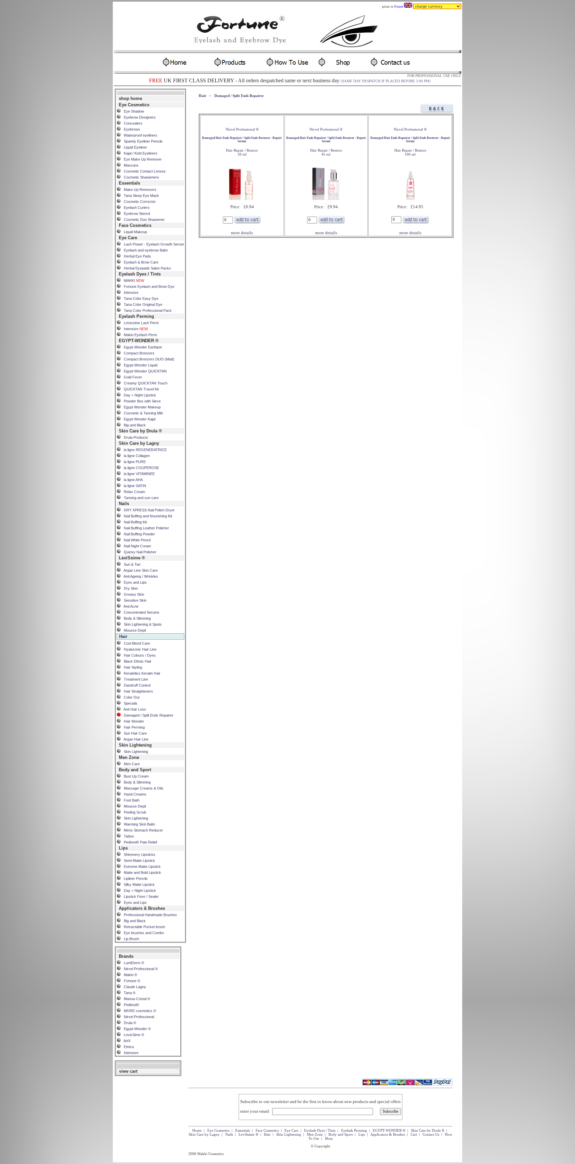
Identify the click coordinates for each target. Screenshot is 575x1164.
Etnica (127, 1047)
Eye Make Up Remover (141, 159)
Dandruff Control (135, 685)
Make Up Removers (138, 190)
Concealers (131, 123)
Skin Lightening (134, 752)
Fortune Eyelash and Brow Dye (147, 287)
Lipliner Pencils (134, 878)
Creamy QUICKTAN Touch (144, 383)
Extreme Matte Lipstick (141, 867)
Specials (129, 703)
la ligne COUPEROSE (140, 468)
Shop (329, 1138)
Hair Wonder (132, 721)
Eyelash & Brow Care (139, 262)
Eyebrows (130, 129)
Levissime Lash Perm (140, 323)
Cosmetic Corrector (138, 202)
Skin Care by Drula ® (427, 1130)
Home (197, 1130)
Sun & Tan (130, 564)
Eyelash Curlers (135, 208)
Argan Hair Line (134, 739)
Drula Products (134, 437)
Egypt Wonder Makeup (141, 407)
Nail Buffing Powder (138, 534)
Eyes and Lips (134, 582)
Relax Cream (133, 492)
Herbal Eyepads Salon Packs (146, 268)
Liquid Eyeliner (134, 147)
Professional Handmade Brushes (149, 915)
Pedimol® (130, 1005)
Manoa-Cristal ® (135, 999)
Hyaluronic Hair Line (138, 649)
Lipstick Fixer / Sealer (140, 896)
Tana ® (128, 993)
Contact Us (431, 1134)
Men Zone (315, 1134)
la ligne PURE (133, 462)
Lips (361, 1134)
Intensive (129, 292)
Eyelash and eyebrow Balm (144, 250)
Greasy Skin (132, 594)
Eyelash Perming (354, 1130)
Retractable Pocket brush (143, 927)
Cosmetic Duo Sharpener (143, 220)
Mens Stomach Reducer (142, 830)
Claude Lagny (133, 987)
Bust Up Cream (135, 776)
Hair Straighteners (137, 691)
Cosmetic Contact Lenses (143, 171)
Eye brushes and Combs (142, 933)
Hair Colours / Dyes (138, 655)
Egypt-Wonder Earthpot (141, 347)
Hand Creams (133, 794)
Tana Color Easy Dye (139, 298)
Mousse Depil (133, 630)
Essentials (242, 1130)
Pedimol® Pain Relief (139, 842)
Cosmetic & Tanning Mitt (142, 413)
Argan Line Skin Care (139, 570)
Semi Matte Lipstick (138, 861)
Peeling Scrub (133, 812)
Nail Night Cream (136, 546)
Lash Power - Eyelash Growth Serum (152, 244)
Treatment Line (134, 679)
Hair (202, 96)
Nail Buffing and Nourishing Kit (146, 516)
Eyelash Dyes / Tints (319, 1130)
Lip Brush (130, 939)
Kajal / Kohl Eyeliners (139, 153)
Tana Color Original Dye (141, 304)
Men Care (130, 764)
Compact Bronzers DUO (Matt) (147, 359)
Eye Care (291, 1130)
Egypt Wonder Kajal (138, 419)
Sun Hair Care (134, 733)
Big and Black (133, 425)
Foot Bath (130, 800)
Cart (414, 1134)
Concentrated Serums (140, 612)
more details (242, 232)
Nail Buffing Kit (134, 522)
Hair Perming (133, 727)
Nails (229, 1134)
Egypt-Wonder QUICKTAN (144, 371)
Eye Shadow (132, 111)
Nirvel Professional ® (139, 969)
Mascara (129, 165)
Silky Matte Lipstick (138, 884)
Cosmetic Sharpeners (140, 177)
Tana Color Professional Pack (146, 310)
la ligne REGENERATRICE (144, 450)
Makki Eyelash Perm (139, 335)
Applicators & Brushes (387, 1134)
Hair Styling (131, 667)
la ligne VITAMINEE (138, 474)
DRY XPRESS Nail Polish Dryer (148, 510)
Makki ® (129, 975)
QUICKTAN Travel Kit (140, 389)
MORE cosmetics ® (138, 1011)
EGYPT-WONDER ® (389, 1130)
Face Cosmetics (267, 1130)
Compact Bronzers (137, 353)
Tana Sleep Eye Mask (140, 196)
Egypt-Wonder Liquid (139, 365)
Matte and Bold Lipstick (141, 872)
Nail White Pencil (135, 540)
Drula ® (128, 1023)
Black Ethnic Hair (136, 661)
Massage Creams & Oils (142, 788)
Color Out (130, 697)
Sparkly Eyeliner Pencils (142, 141)
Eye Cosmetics (218, 1130)
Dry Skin (129, 588)
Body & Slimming (136, 618)
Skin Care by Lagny (204, 1134)
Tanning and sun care (140, 498)
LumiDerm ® (132, 963)
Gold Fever (131, 377)
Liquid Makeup (134, 232)
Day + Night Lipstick (138, 395)
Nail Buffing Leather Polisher (145, 528)
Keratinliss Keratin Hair (140, 673)
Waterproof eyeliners (139, 135)
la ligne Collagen (135, 456)
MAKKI (132, 281)
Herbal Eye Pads (136, 256)
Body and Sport (340, 1134)
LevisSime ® (132, 1035)
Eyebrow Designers (138, 117)
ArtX (125, 1041)
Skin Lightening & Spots (141, 624)
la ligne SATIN (133, 486)
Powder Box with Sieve (141, 401)
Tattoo (127, 836)
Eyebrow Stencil (135, 214)
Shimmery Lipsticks (138, 855)
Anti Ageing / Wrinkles (139, 576)
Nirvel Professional (137, 1017)
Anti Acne (129, 606)
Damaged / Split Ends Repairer (147, 715)
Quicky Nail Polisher (138, 552)
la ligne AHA (132, 480)
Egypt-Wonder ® (136, 1029)
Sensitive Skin (133, 600)
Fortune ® (130, 981)
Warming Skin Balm (138, 824)
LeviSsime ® (248, 1134)
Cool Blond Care (135, 643)
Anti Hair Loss (133, 709)
